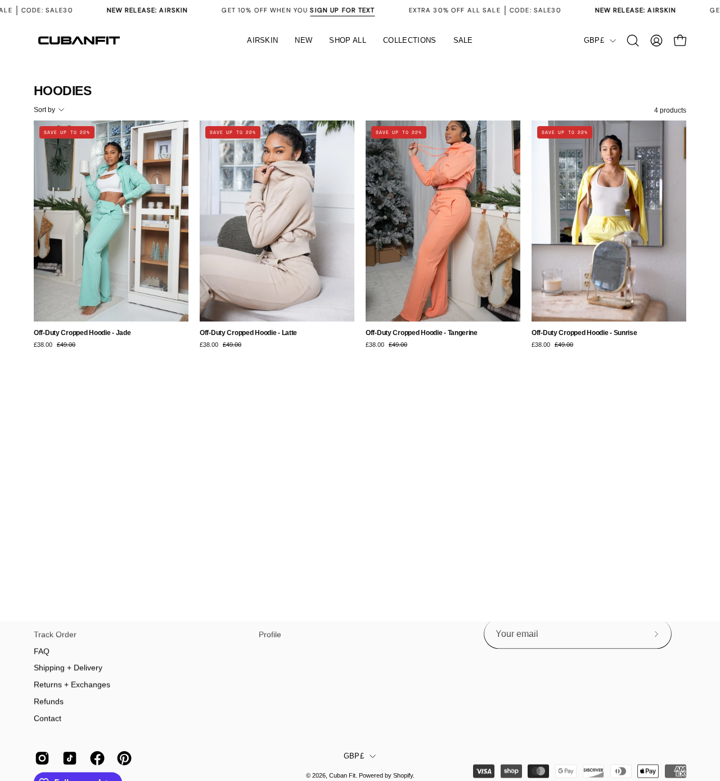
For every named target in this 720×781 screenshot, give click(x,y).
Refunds (49, 701)
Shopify (403, 775)
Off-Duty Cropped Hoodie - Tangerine (422, 333)
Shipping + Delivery (68, 667)
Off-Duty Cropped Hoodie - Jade (82, 333)
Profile (270, 634)
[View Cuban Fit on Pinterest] (122, 758)
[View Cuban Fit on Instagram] (40, 758)
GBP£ (594, 40)
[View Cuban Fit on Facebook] (95, 758)
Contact (47, 717)
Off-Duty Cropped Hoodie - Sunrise (584, 333)
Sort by (44, 109)
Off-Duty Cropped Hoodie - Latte (248, 333)
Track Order (55, 634)
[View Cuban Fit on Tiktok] (67, 758)
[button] (348, 40)
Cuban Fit (342, 775)
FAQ (42, 650)
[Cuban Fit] (79, 40)
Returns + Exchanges (72, 684)
